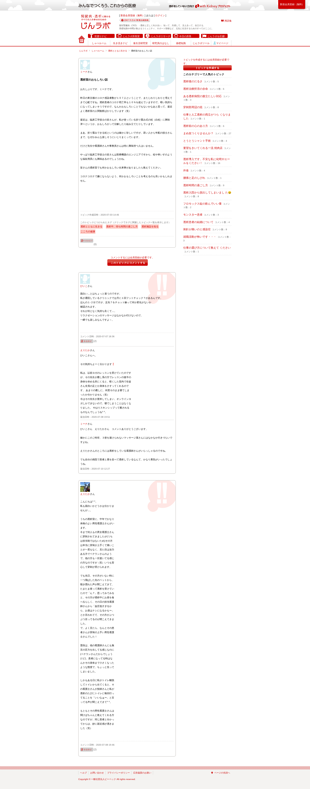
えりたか (85, 350)
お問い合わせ (97, 772)
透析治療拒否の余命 (195, 88)
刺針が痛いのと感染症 (197, 229)
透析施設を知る (150, 226)
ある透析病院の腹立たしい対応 (202, 96)
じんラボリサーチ (160, 36)
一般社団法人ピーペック (103, 779)
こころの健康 (88, 231)
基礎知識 (181, 43)
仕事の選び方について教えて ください (207, 247)
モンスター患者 (192, 214)
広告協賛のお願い (142, 772)
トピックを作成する (208, 67)
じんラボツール (201, 43)
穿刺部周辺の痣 (192, 107)
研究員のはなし (160, 43)
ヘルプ (83, 772)
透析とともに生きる (117, 51)
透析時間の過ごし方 (195, 185)
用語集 (228, 20)
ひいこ (84, 286)
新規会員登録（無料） (132, 15)
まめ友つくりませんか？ (198, 133)
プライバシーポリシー (118, 772)
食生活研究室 (140, 43)
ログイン (160, 15)
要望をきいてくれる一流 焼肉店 (202, 148)
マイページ (222, 43)
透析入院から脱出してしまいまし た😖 (207, 192)
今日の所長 (185, 36)
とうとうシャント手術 (197, 140)
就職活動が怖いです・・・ (199, 236)
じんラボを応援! (216, 36)
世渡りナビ (100, 36)
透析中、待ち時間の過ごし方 (122, 226)
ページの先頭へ (222, 772)
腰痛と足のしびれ (194, 177)
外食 (186, 170)
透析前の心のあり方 (195, 125)
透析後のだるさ (192, 81)
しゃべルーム (99, 43)
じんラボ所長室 (131, 36)
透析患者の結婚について (198, 222)
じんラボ (83, 51)
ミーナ (84, 71)
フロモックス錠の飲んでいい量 (202, 203)
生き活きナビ (120, 43)
